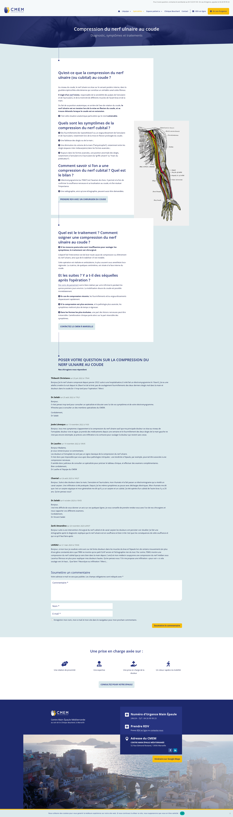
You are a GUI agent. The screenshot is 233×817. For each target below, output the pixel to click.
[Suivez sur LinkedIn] (175, 750)
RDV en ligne (200, 11)
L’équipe (125, 11)
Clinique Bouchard (172, 11)
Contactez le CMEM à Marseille (76, 326)
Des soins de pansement (68, 285)
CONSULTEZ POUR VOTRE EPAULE (117, 684)
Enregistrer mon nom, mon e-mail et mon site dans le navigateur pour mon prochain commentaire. (95, 620)
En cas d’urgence (220, 11)
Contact (185, 11)
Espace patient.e (153, 11)
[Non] (230, 813)
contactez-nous (157, 730)
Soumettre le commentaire (167, 625)
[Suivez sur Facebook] (170, 750)
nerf (72, 95)
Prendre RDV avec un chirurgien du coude (83, 199)
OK (182, 813)
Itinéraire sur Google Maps (167, 759)
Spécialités (137, 11)
